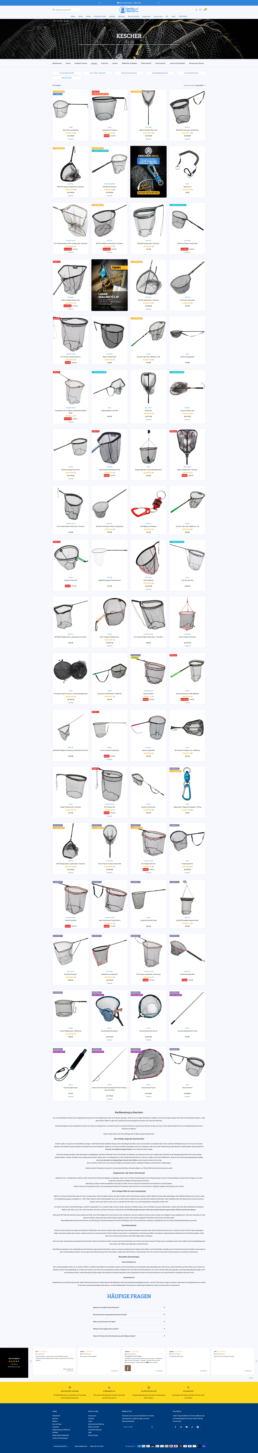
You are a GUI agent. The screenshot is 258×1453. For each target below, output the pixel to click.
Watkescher (67, 78)
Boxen (68, 63)
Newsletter (56, 1416)
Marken (55, 1421)
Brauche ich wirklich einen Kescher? (106, 1307)
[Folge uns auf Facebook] (175, 1427)
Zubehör (112, 16)
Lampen (115, 63)
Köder (73, 16)
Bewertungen (93, 1435)
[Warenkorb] (204, 10)
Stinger (172, 1196)
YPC (167, 16)
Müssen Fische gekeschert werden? (106, 1329)
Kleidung (121, 16)
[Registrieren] (152, 1427)
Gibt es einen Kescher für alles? (104, 1322)
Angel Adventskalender (60, 1435)
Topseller (55, 1427)
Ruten (81, 16)
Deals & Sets (158, 16)
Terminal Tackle (100, 16)
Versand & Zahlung (95, 1430)
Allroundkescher (66, 73)
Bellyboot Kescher (98, 73)
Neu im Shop (56, 1424)
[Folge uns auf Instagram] (181, 1427)
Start (54, 21)
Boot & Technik (133, 16)
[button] (31, 1361)
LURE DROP (183, 16)
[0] (200, 10)
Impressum (92, 1416)
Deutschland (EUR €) (60, 1446)
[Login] (196, 10)
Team (90, 1421)
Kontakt (91, 1418)
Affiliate (55, 1432)
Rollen (88, 16)
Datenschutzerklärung (96, 1424)
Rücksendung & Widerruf (61, 1430)
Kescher (94, 63)
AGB (89, 1432)
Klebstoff (104, 63)
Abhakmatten (57, 63)
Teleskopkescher (191, 73)
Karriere (55, 1418)
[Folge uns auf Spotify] (198, 1427)
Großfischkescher (129, 73)
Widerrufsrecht (93, 1427)
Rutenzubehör (161, 63)
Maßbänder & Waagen (129, 63)
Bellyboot (94, 1154)
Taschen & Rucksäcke (177, 63)
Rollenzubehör (146, 63)
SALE (173, 16)
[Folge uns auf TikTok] (192, 1427)
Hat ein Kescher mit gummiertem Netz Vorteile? (110, 1314)
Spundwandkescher (160, 73)
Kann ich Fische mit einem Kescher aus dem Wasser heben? (114, 1336)
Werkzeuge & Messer (196, 63)
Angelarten (146, 16)
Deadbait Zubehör (81, 63)
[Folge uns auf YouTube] (186, 1427)
